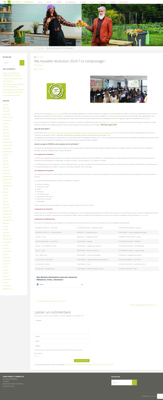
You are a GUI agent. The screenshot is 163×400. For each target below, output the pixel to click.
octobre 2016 (7, 279)
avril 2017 (5, 273)
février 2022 (6, 170)
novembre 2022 (7, 145)
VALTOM (57, 114)
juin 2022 (5, 158)
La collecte (83, 2)
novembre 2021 (7, 180)
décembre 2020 (7, 211)
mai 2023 (5, 127)
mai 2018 (5, 254)
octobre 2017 (7, 264)
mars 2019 (6, 248)
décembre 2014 (7, 289)
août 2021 (6, 189)
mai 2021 (5, 198)
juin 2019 (5, 245)
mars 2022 (6, 167)
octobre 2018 (7, 251)
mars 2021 (6, 205)
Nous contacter (124, 2)
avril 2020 (5, 229)
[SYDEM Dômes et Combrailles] (4, 2)
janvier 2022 (6, 173)
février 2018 (6, 258)
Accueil (40, 2)
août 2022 (6, 155)
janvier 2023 (6, 139)
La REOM (112, 2)
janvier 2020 (6, 236)
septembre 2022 (8, 152)
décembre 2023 (7, 117)
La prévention (102, 2)
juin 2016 (5, 282)
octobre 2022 (7, 148)
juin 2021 (5, 195)
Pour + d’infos (144, 215)
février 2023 (6, 136)
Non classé (41, 48)
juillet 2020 (6, 223)
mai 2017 (5, 270)
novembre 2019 (7, 239)
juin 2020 (5, 226)
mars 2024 (6, 111)
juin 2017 (5, 267)
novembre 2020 (7, 214)
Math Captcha (38, 353)
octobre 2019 (7, 242)
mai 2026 (5, 105)
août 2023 (6, 124)
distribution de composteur (109, 122)
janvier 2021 (6, 208)
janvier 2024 (6, 114)
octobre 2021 (7, 183)
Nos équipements (70, 2)
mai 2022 (5, 161)
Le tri (92, 2)
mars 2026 (6, 108)
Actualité (49, 2)
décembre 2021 (7, 176)
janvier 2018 (6, 261)
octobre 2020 (7, 217)
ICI (91, 160)
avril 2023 (5, 130)
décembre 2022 (7, 142)
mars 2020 (6, 233)
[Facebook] (158, 2)
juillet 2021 (6, 192)
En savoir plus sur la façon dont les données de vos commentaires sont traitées (89, 365)
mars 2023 (6, 133)
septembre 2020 (8, 220)
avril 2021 (5, 201)
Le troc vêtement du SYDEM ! (11, 95)
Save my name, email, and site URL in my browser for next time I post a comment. (59, 350)
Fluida (150, 396)
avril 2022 (5, 164)
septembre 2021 (8, 186)
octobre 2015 (7, 286)
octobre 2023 (7, 120)
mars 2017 (6, 276)
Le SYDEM (58, 2)
